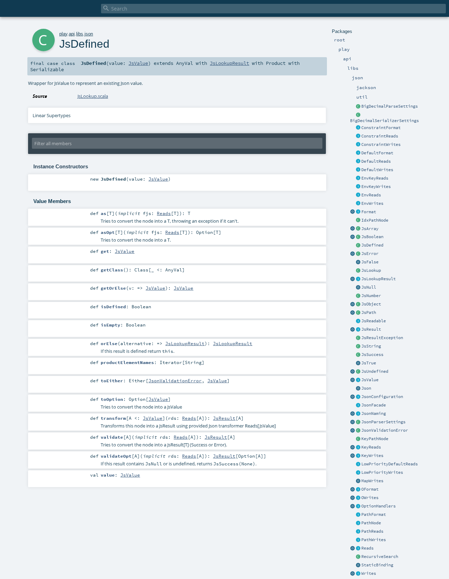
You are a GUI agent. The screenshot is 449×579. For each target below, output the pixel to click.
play (63, 33)
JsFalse (369, 262)
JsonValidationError (384, 430)
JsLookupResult (378, 278)
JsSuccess (372, 354)
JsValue (369, 379)
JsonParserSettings (383, 421)
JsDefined (372, 245)
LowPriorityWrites (382, 472)
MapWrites (372, 480)
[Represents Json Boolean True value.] (358, 363)
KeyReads (371, 447)
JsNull (368, 287)
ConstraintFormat (381, 127)
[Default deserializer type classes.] (358, 161)
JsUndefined (374, 371)
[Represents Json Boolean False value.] (358, 262)
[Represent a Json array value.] (358, 229)
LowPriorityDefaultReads (389, 464)
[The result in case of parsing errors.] (358, 254)
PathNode (371, 522)
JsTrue (368, 363)
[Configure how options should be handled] (358, 506)
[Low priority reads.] (358, 464)
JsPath (368, 312)
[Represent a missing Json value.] (358, 372)
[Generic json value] (358, 380)
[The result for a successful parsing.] (358, 355)
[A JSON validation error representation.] (358, 430)
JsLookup (371, 270)
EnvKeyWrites (376, 186)
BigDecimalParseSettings (389, 106)
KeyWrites (372, 455)
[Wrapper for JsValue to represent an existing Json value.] (358, 245)
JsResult (371, 329)
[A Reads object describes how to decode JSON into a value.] (358, 548)
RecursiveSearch (379, 556)
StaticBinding (377, 565)
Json (366, 388)
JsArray (369, 228)
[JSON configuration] (358, 397)
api (72, 33)
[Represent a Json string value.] (358, 346)
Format (368, 211)
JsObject (371, 304)
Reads (367, 548)
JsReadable (373, 320)
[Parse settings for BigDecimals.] (358, 106)
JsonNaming (373, 413)
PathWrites (373, 539)
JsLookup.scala (93, 96)
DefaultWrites (377, 169)
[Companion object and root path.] (352, 313)
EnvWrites (372, 203)
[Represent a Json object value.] (358, 304)
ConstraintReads (379, 136)
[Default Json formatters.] (358, 153)
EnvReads (371, 195)
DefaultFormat (377, 152)
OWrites (369, 497)
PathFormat (373, 514)
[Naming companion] (352, 414)
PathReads (372, 531)
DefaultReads (376, 161)
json (89, 33)
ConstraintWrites (381, 144)
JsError (369, 253)
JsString (371, 346)
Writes (368, 573)
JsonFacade (373, 405)
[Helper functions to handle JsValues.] (358, 388)
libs (79, 33)
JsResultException (382, 337)
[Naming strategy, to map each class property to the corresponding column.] (358, 414)
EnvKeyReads (374, 178)
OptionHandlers (378, 506)
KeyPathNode (374, 438)
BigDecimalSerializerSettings (384, 120)
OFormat (369, 489)
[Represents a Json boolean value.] (358, 237)
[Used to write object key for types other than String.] (358, 456)
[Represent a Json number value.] (358, 296)
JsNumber (371, 295)
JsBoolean (372, 236)
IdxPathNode (374, 220)
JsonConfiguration (382, 396)
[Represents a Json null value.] (358, 287)
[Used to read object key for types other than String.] (358, 447)
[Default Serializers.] (358, 170)
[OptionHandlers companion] (352, 506)
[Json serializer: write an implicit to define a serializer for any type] (358, 574)
